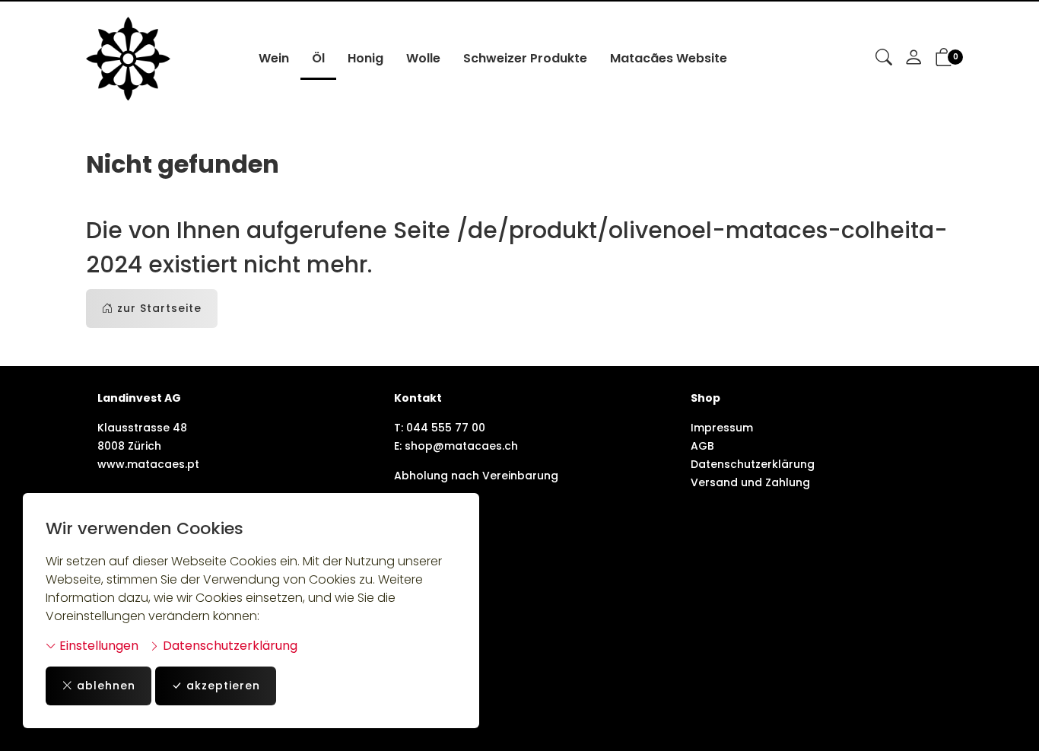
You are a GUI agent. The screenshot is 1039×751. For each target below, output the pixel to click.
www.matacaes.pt (148, 464)
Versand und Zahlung (750, 482)
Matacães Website (668, 58)
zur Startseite (159, 308)
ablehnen (106, 685)
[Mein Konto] (913, 58)
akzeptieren (223, 685)
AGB (702, 445)
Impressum (722, 427)
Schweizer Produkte (525, 58)
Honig (365, 58)
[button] (883, 58)
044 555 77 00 (445, 427)
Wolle (423, 58)
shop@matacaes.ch (461, 445)
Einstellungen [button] (97, 645)
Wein (274, 58)
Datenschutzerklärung (228, 645)
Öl (318, 58)
